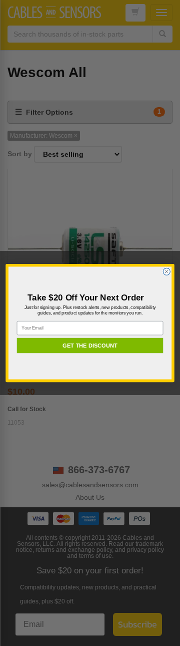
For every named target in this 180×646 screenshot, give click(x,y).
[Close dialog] (166, 271)
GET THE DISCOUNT (90, 346)
